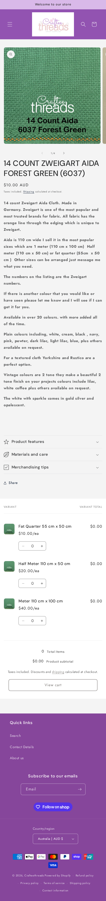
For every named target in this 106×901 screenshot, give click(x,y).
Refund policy (85, 875)
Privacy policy (29, 883)
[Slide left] (42, 153)
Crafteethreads (34, 875)
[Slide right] (63, 153)
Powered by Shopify (58, 875)
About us (17, 758)
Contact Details (22, 746)
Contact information (55, 890)
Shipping (28, 191)
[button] (9, 24)
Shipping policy (80, 883)
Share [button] (13, 482)
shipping (58, 671)
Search (15, 735)
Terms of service (54, 883)
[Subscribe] (79, 789)
